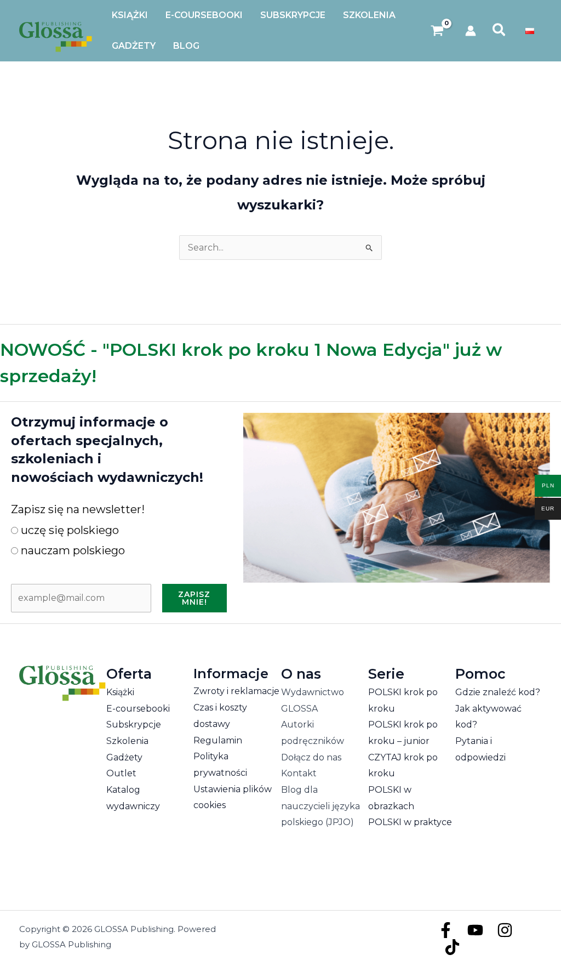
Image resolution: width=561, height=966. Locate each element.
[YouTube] (475, 930)
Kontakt (299, 773)
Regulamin (217, 740)
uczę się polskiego (68, 530)
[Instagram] (505, 930)
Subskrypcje (133, 724)
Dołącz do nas (311, 757)
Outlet (121, 773)
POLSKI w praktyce (410, 822)
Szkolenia (127, 741)
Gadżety (124, 757)
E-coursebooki (138, 708)
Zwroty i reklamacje (236, 691)
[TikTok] (452, 947)
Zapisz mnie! (194, 598)
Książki (120, 692)
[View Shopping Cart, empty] (437, 31)
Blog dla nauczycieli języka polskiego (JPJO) (320, 806)
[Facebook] (446, 930)
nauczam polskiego (71, 550)
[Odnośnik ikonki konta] (470, 30)
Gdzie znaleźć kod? (497, 692)
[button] (499, 31)
